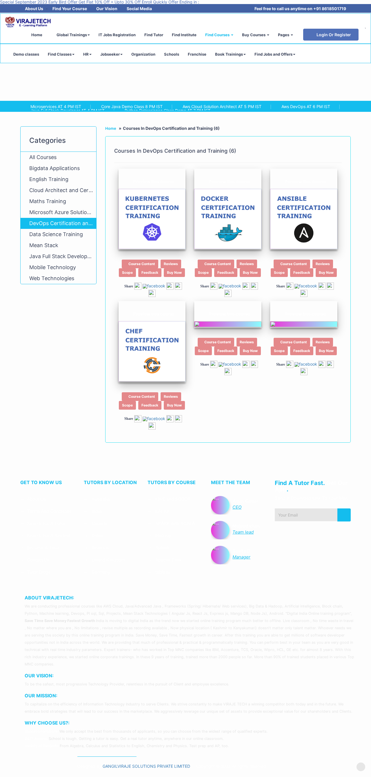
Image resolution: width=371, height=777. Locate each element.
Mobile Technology (52, 267)
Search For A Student (49, 535)
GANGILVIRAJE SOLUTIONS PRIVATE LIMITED (147, 766)
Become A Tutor (43, 547)
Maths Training (47, 201)
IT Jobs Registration (117, 34)
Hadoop (162, 535)
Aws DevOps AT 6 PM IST (305, 106)
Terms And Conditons (49, 511)
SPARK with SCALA (174, 523)
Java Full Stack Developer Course (62, 256)
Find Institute (184, 34)
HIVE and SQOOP (172, 499)
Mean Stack (43, 245)
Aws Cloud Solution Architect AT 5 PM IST (222, 106)
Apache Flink (168, 560)
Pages (284, 34)
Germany (100, 572)
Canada (98, 523)
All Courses (43, 157)
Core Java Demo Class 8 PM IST (132, 106)
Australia (100, 499)
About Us (34, 8)
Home (36, 34)
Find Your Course (69, 8)
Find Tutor (153, 34)
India (95, 511)
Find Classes (60, 54)
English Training (48, 179)
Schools (171, 54)
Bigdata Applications (54, 168)
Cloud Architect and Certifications (62, 190)
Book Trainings (229, 54)
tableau (162, 572)
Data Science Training (56, 234)
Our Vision (106, 8)
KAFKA (162, 511)
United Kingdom (107, 560)
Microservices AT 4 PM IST (55, 106)
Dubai (96, 535)
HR (86, 54)
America (99, 547)
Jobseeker (110, 54)
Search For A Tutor (46, 523)
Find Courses (217, 34)
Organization (143, 54)
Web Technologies (51, 278)
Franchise (197, 54)
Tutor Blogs (39, 572)
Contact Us (38, 560)
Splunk (162, 547)
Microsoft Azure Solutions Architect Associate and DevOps (62, 212)
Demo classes (26, 54)
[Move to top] (361, 767)
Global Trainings (71, 34)
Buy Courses (254, 34)
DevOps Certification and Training (62, 223)
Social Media (139, 8)
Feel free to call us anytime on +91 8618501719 (300, 8)
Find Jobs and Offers (273, 54)
